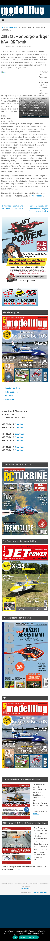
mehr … (36, 814)
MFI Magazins (37, 196)
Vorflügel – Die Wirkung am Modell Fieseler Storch (12, 207)
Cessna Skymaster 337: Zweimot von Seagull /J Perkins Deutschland (38, 208)
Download (19, 424)
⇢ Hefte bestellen (10, 392)
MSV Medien (25, 888)
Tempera (35, 893)
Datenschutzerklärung (29, 937)
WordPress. (44, 893)
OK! (15, 937)
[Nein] (47, 934)
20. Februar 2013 (9, 46)
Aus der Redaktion (12, 27)
